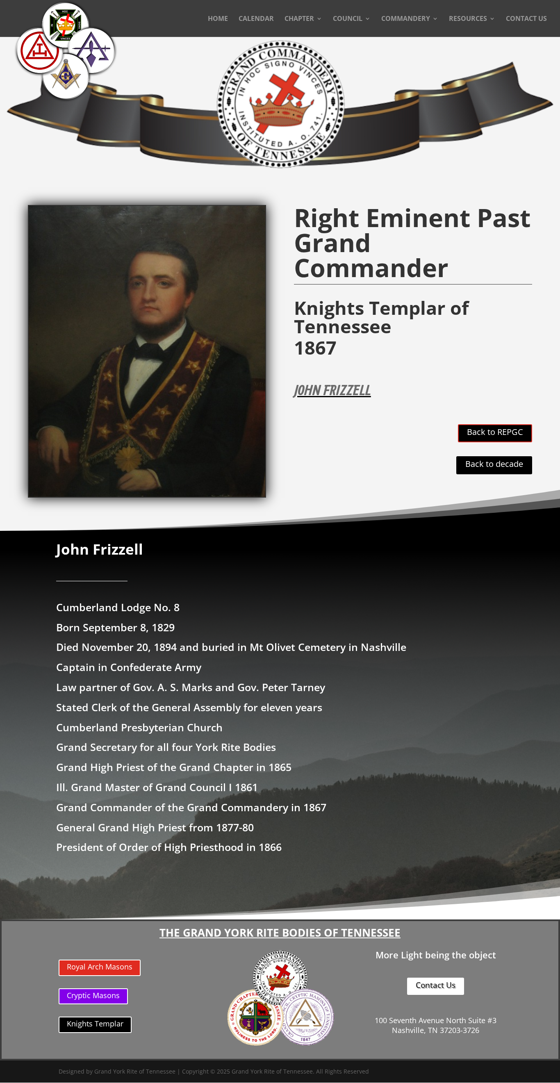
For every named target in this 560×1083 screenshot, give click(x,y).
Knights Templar (95, 1023)
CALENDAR (256, 19)
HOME (218, 19)
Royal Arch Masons (99, 967)
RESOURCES (468, 19)
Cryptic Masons (93, 995)
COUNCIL (347, 19)
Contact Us (435, 985)
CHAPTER (299, 19)
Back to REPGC (495, 431)
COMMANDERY (405, 19)
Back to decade (494, 463)
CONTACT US (526, 19)
